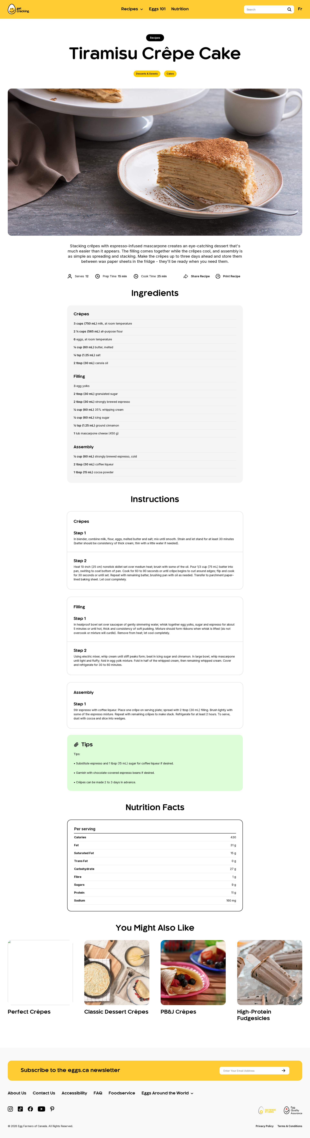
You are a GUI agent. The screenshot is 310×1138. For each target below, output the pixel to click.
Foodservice (122, 1093)
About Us (17, 1093)
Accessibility (74, 1093)
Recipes (129, 9)
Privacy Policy (265, 1126)
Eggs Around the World (165, 1093)
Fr (300, 9)
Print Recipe (231, 276)
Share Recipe (200, 276)
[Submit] (284, 1070)
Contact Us (44, 1093)
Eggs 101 (157, 9)
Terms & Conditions (289, 1126)
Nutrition (180, 9)
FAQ (98, 1093)
